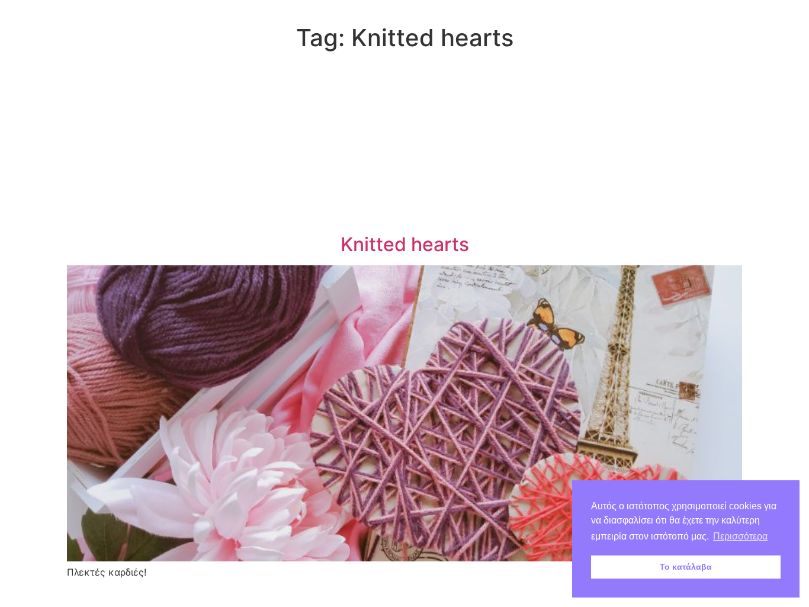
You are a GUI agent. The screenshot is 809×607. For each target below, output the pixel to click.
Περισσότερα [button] (740, 536)
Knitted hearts (405, 244)
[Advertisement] (404, 144)
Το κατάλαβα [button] (686, 566)
